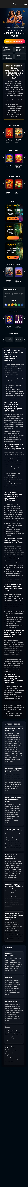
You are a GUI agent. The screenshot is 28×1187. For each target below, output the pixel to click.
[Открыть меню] (25, 4)
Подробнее (14, 300)
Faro (14, 4)
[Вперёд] (24, 132)
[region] (14, 137)
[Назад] (3, 132)
